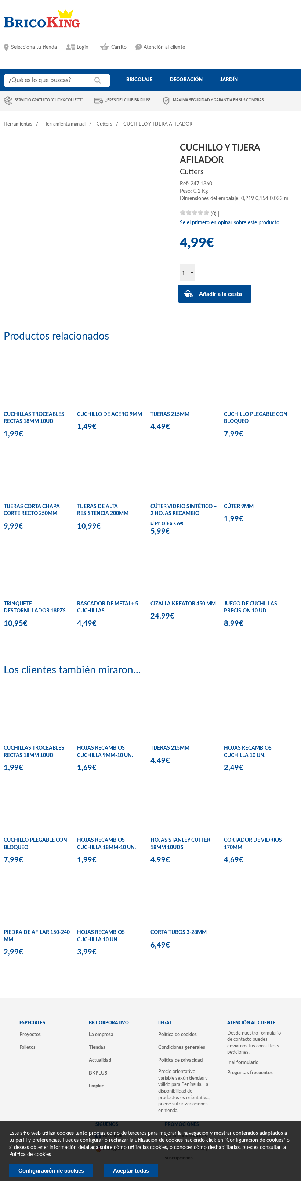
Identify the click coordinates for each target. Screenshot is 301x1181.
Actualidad (100, 1060)
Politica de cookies (30, 1154)
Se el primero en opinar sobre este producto (229, 223)
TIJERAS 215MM (169, 414)
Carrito (119, 47)
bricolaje (139, 79)
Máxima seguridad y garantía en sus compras (218, 100)
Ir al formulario (242, 1062)
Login (82, 47)
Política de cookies (177, 1034)
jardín (229, 79)
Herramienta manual (64, 124)
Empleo (96, 1086)
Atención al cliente (164, 47)
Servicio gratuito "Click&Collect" (49, 100)
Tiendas (97, 1047)
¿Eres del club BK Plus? (127, 100)
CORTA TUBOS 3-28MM (178, 932)
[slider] (194, 212)
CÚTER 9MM (239, 506)
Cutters (104, 124)
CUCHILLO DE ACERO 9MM (109, 414)
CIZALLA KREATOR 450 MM (183, 603)
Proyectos (30, 1034)
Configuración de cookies (51, 1170)
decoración (186, 79)
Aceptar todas (131, 1170)
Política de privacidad (180, 1060)
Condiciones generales (181, 1047)
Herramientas (18, 124)
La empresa (101, 1034)
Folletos (27, 1047)
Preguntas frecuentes (250, 1072)
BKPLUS (98, 1073)
